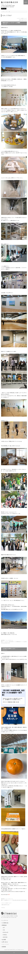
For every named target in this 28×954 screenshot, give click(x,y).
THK (4, 930)
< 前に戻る (3, 907)
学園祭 (18, 641)
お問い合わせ (5, 942)
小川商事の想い (5, 922)
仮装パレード (13, 641)
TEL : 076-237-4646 (4, 917)
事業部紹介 (4, 925)
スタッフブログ (5, 944)
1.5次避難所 (5, 900)
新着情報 (4, 946)
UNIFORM (5, 937)
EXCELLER (5, 932)
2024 (6, 11)
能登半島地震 (21, 900)
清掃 (17, 900)
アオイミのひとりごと (9, 640)
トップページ (5, 920)
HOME (3, 11)
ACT (4, 927)
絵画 (25, 641)
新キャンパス (21, 641)
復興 (15, 900)
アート (4, 641)
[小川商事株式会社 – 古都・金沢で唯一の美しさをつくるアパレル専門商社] (9, 2)
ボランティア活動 (11, 900)
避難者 (25, 900)
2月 (9, 11)
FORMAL (5, 934)
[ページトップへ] (14, 952)
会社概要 (4, 939)
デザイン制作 (8, 641)
